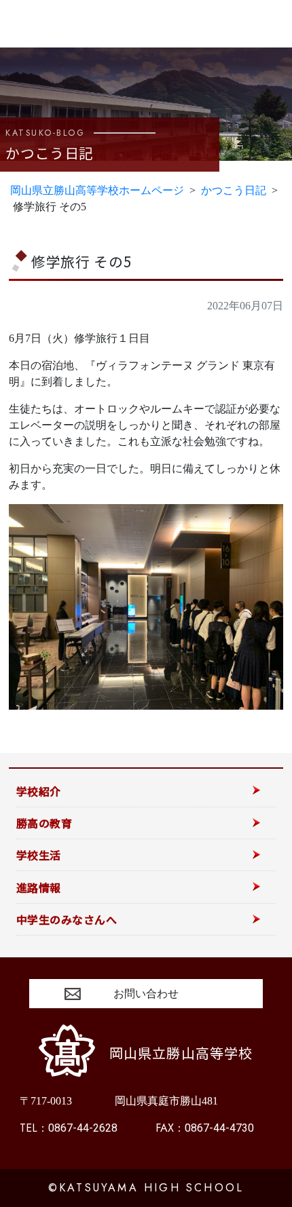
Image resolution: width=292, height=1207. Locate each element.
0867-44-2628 (68, 1128)
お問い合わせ (146, 993)
